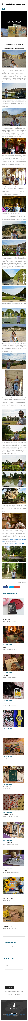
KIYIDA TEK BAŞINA (7, 926)
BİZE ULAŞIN (16, 1018)
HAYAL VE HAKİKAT (7, 786)
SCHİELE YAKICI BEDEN (8, 842)
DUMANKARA (6, 675)
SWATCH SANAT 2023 (8, 731)
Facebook (5, 586)
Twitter (11, 586)
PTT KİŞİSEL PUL (7, 758)
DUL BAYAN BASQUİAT (8, 703)
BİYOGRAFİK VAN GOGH (8, 898)
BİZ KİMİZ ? (22, 1018)
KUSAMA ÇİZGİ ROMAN (8, 814)
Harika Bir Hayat (6, 619)
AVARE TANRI (6, 647)
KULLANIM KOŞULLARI (8, 1018)
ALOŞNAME (5, 870)
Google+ (17, 586)
